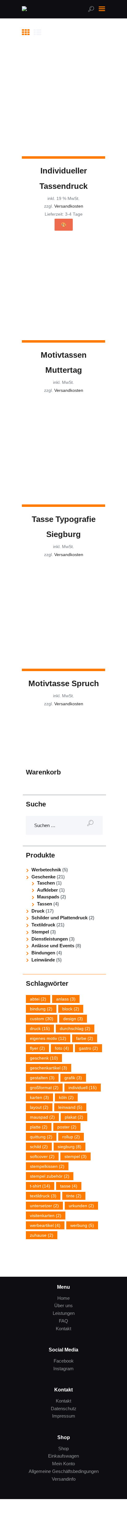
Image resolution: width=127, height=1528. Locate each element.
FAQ (63, 1320)
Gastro (88, 1048)
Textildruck (43, 924)
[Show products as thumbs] (26, 32)
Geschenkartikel (48, 1067)
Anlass (66, 999)
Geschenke (43, 876)
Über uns (63, 1305)
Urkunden (81, 1205)
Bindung (41, 1008)
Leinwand (70, 1107)
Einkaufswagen (63, 1455)
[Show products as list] (37, 32)
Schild (39, 1146)
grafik (73, 1077)
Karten (39, 1097)
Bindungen (43, 952)
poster (66, 1126)
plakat (74, 1117)
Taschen (46, 882)
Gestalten (42, 1077)
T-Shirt (40, 1186)
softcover (42, 1156)
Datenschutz (63, 1408)
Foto (62, 1048)
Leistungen (64, 1313)
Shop (63, 1448)
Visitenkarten (45, 1215)
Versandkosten (68, 206)
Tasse (68, 1186)
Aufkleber (47, 890)
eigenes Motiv (48, 1038)
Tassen (44, 903)
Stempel (40, 931)
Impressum (63, 1416)
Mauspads (48, 896)
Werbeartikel (45, 1225)
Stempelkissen (47, 1166)
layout (39, 1107)
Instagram (63, 1368)
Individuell (82, 1087)
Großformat (44, 1087)
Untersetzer (44, 1205)
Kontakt (63, 1328)
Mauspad (42, 1117)
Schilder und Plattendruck (59, 917)
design (73, 1018)
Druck (37, 910)
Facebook (64, 1360)
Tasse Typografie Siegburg (64, 527)
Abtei (38, 999)
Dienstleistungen (49, 938)
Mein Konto (63, 1463)
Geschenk (44, 1058)
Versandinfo (64, 1479)
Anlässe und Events (52, 945)
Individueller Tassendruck (63, 178)
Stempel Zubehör (49, 1176)
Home (63, 1298)
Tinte (73, 1195)
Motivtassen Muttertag (64, 362)
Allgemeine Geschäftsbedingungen (64, 1471)
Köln (66, 1097)
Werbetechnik (46, 869)
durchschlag (75, 1028)
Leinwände (43, 959)
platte (38, 1126)
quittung (41, 1136)
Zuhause (41, 1235)
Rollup (71, 1136)
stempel (75, 1156)
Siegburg (69, 1146)
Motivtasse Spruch (63, 683)
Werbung (82, 1225)
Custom (41, 1018)
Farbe (84, 1038)
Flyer (37, 1048)
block (70, 1008)
